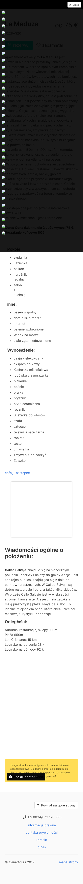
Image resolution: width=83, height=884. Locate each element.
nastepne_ (23, 473)
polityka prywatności (42, 832)
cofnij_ (10, 473)
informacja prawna (41, 825)
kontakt (41, 840)
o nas (41, 847)
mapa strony (68, 862)
